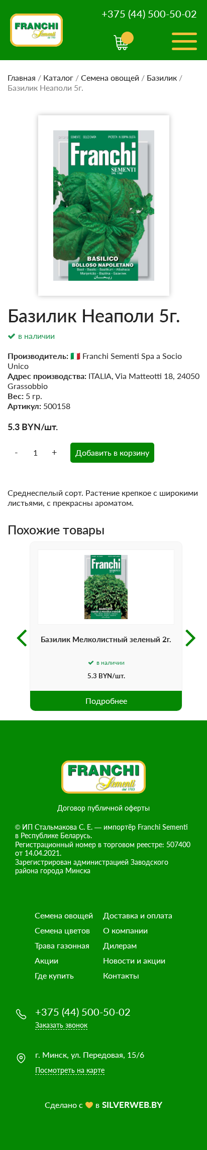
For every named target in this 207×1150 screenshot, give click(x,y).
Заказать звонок (61, 1025)
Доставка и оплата (137, 915)
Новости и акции (134, 960)
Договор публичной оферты (103, 808)
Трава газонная (62, 945)
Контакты (121, 975)
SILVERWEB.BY (132, 1104)
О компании (125, 930)
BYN (31, 426)
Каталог (58, 77)
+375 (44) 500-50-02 (149, 14)
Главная (22, 77)
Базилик (162, 77)
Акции (46, 960)
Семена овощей (110, 77)
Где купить (54, 975)
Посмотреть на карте (70, 1070)
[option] (106, 626)
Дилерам (120, 945)
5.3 (14, 426)
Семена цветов (62, 930)
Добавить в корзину (112, 452)
